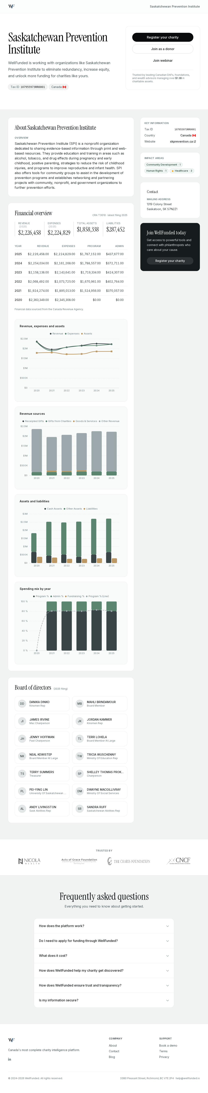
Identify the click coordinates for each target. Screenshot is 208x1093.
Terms (163, 1051)
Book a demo (168, 1045)
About (113, 1045)
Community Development (163, 164)
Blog (112, 1057)
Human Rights (156, 170)
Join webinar (163, 60)
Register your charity (163, 37)
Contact (114, 1051)
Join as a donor (162, 49)
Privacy (164, 1057)
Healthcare (182, 171)
